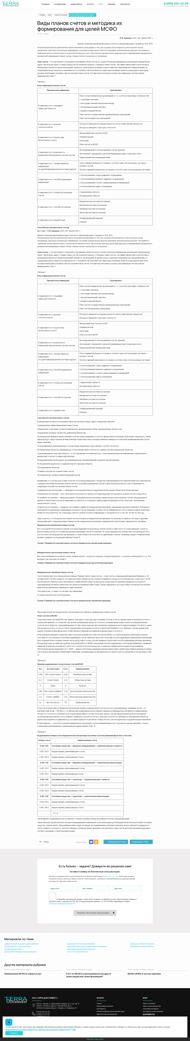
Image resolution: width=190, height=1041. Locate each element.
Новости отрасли (61, 15)
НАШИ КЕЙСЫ (76, 4)
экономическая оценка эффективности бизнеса (87, 946)
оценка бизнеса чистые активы (17, 946)
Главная (42, 15)
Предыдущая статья (117, 842)
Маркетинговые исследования (107, 1014)
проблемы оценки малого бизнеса (81, 949)
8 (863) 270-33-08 (42, 1014)
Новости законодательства (152, 1006)
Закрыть (14, 1033)
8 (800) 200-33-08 (43, 1012)
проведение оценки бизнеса (142, 946)
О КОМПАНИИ (60, 4)
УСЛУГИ (90, 4)
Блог (50, 15)
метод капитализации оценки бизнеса (20, 952)
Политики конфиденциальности (62, 904)
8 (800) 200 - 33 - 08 (110, 876)
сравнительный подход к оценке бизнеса (21, 944)
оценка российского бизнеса (142, 944)
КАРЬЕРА (112, 4)
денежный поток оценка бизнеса (81, 944)
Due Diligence (101, 1009)
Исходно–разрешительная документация (110, 1011)
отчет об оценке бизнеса (77, 952)
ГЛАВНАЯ (45, 4)
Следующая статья (140, 842)
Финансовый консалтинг (105, 1006)
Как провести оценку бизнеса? (153, 1011)
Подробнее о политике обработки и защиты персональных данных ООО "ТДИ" (40, 1030)
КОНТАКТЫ (125, 4)
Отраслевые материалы (151, 1009)
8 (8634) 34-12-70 (42, 1016)
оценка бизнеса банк (13, 949)
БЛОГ (100, 4)
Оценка (99, 1003)
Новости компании (149, 1003)
